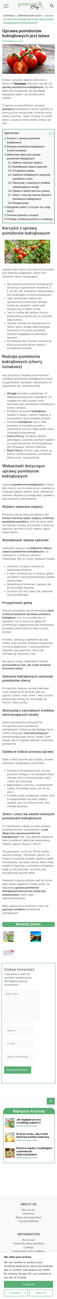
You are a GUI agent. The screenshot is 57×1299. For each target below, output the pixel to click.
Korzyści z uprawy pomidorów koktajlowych (23, 140)
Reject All (41, 1292)
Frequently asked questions (28, 1243)
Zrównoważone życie (29, 15)
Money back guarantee (28, 1217)
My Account (28, 1240)
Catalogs (28, 1247)
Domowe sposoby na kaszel (22, 215)
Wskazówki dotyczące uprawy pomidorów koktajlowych (24, 156)
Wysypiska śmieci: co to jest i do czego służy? (28, 209)
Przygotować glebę (23, 170)
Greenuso (8, 15)
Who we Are (28, 1210)
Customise (14, 1292)
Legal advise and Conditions (29, 1251)
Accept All (28, 1284)
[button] (52, 6)
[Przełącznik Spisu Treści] (49, 133)
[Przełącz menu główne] (6, 6)
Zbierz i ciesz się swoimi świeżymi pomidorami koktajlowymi (32, 197)
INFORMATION (28, 1234)
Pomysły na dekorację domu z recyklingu (30, 219)
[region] (28, 1275)
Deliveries (28, 1213)
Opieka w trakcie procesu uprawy (31, 191)
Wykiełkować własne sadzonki (30, 166)
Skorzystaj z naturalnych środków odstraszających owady (31, 185)
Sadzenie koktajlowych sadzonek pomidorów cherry (31, 176)
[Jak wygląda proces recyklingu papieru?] (8, 936)
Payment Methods (28, 1221)
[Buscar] (51, 1101)
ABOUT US (28, 1204)
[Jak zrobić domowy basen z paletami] (35, 936)
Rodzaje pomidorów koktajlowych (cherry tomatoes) (26, 148)
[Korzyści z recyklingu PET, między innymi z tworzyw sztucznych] (8, 952)
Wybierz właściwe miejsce (27, 162)
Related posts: (21, 203)
